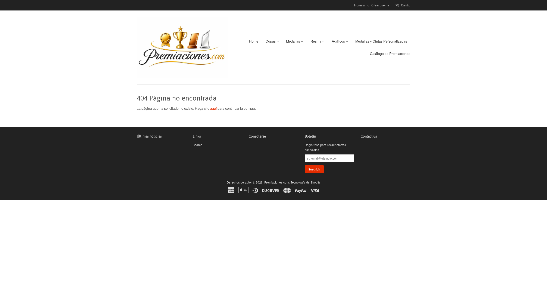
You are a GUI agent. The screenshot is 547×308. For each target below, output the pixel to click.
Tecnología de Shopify (306, 182)
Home (253, 41)
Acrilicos (339, 41)
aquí (213, 108)
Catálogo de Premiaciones (390, 53)
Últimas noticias (149, 136)
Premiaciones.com (276, 182)
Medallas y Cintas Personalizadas (381, 41)
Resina (316, 41)
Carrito (405, 5)
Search (197, 145)
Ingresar (359, 5)
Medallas (293, 41)
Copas (271, 41)
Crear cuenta (380, 5)
